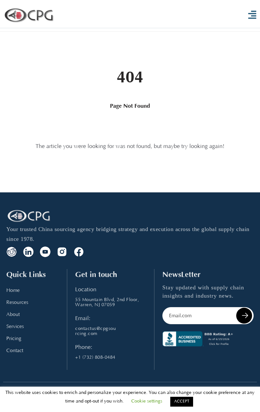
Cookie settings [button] (146, 401)
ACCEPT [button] (181, 401)
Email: (82, 319)
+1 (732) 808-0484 (95, 357)
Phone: (83, 348)
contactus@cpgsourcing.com (95, 331)
